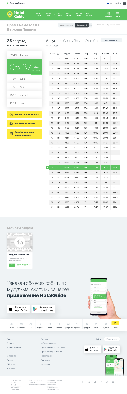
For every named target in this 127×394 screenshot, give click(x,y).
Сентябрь (71, 40)
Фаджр (39, 15)
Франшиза (45, 364)
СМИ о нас (11, 364)
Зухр (59, 15)
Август (52, 40)
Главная (100, 25)
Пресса (10, 360)
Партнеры (45, 360)
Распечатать (111, 40)
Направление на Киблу (27, 114)
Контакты (11, 368)
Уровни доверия (14, 347)
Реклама (44, 339)
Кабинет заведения (49, 343)
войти (118, 3)
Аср (69, 15)
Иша (89, 15)
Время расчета (66, 25)
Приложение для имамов (51, 352)
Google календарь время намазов (24, 133)
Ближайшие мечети (25, 123)
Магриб (79, 15)
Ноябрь (52, 45)
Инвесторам (46, 356)
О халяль (10, 343)
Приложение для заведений (53, 347)
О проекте (11, 356)
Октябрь (92, 40)
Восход (49, 15)
